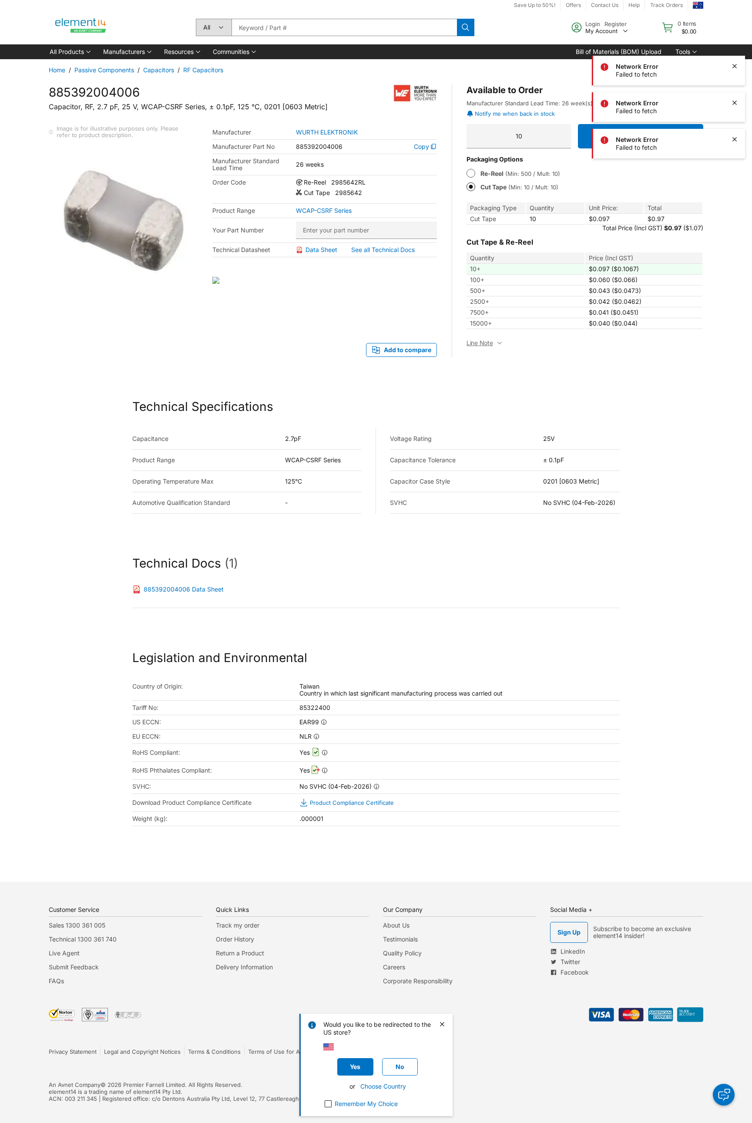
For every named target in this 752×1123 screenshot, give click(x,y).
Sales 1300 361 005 (77, 925)
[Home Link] (81, 27)
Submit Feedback (74, 967)
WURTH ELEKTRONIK (327, 132)
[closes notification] (734, 29)
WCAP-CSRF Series (324, 210)
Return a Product (240, 953)
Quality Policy (402, 953)
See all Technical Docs (383, 249)
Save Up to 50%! (534, 5)
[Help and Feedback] (724, 1095)
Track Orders (666, 5)
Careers (394, 967)
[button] (69, 51)
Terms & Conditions (214, 1051)
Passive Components (104, 70)
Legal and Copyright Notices (142, 1051)
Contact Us (604, 5)
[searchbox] (344, 27)
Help (634, 5)
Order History (235, 939)
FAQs (56, 981)
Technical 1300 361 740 (83, 939)
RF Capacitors (203, 70)
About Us (396, 925)
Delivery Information (244, 967)
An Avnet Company (75, 1084)
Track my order (237, 925)
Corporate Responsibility (418, 981)
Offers (573, 5)
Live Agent (64, 953)
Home (57, 70)
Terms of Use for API (276, 1051)
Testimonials (400, 939)
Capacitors (158, 70)
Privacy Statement (73, 1051)
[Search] (465, 27)
